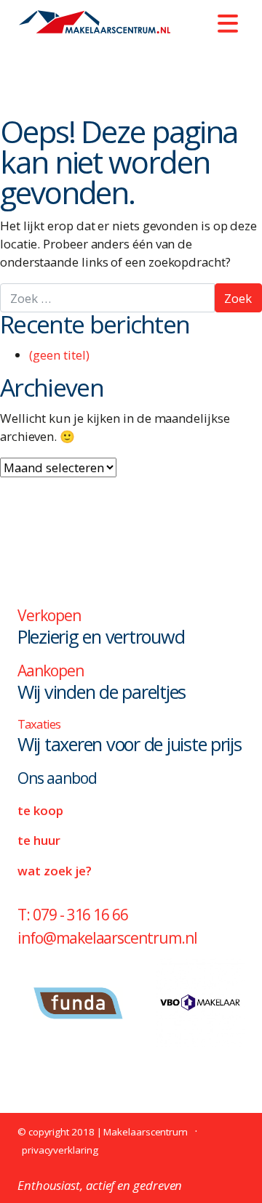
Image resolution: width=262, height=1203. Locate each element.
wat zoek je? (54, 870)
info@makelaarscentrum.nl (107, 938)
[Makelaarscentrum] (94, 22)
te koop (40, 810)
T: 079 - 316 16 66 (72, 914)
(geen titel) (59, 355)
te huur (38, 840)
